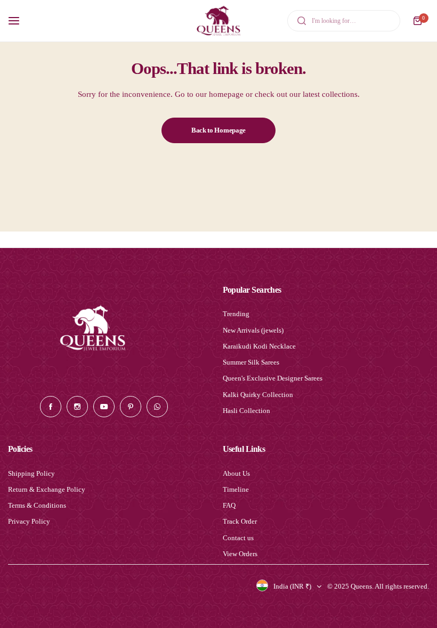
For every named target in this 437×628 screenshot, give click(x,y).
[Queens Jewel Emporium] (218, 20)
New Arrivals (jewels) (253, 330)
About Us (236, 473)
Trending (236, 314)
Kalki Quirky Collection (258, 395)
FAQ (229, 505)
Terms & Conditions (37, 505)
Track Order (240, 521)
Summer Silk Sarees (251, 362)
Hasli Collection (246, 411)
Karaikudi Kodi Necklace (259, 346)
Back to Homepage (218, 130)
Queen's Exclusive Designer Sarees (272, 378)
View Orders (240, 554)
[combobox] (343, 20)
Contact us (238, 538)
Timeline (236, 489)
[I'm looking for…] (301, 20)
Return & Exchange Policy (46, 489)
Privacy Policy (29, 521)
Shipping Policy (31, 473)
